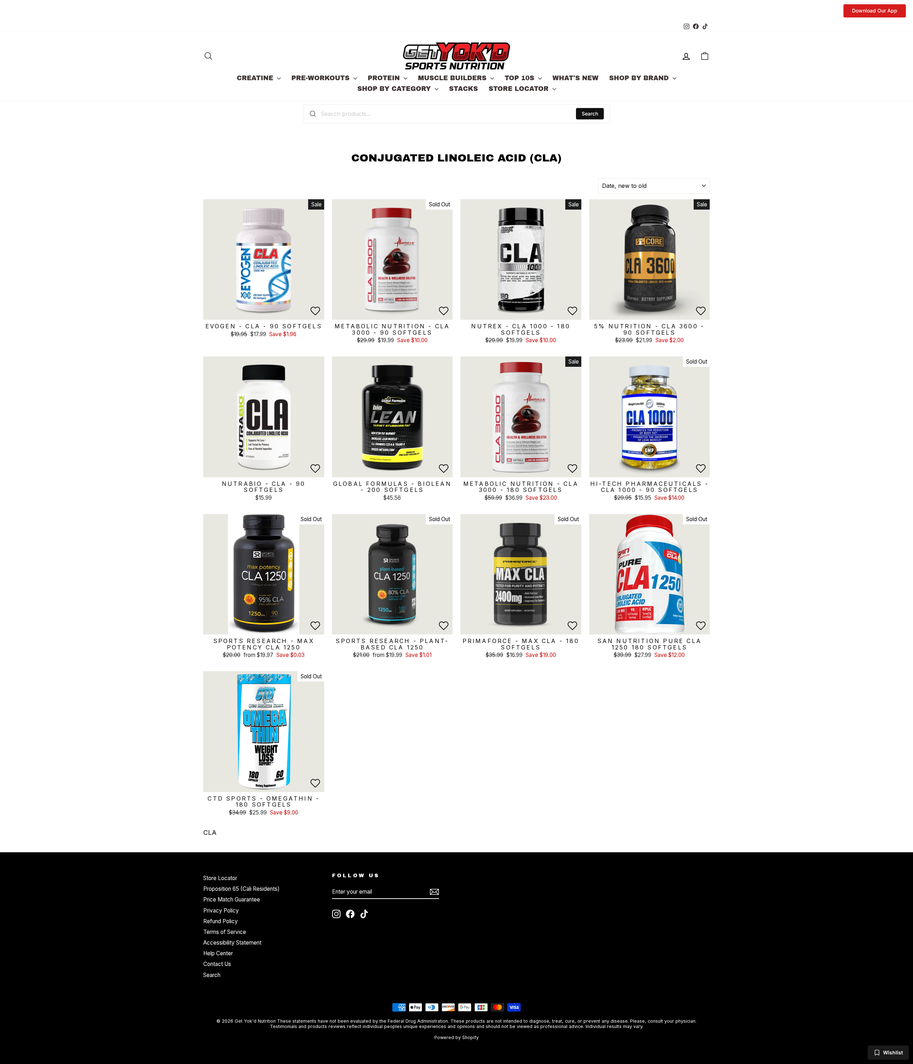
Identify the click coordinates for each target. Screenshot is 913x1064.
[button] (315, 310)
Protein (385, 78)
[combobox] (456, 114)
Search (590, 113)
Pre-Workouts (321, 78)
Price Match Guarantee (231, 899)
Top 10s (520, 78)
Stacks (463, 88)
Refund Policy (220, 921)
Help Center (218, 953)
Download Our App (874, 10)
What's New (575, 78)
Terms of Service (224, 932)
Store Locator (520, 88)
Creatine (256, 78)
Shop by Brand (640, 78)
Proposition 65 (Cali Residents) (241, 888)
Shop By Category (395, 88)
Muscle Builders (453, 78)
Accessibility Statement (232, 942)
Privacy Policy (221, 910)
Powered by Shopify (456, 1037)
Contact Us (217, 964)
